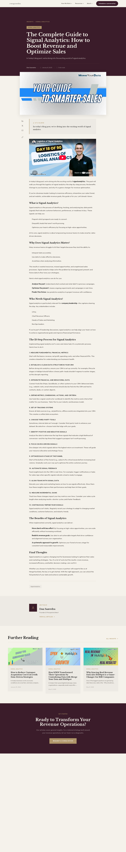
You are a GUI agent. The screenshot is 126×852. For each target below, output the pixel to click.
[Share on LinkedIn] (22, 121)
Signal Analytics (35, 586)
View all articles (46, 617)
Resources (78, 3)
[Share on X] (22, 126)
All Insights (111, 638)
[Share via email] (22, 130)
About (89, 3)
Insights (30, 21)
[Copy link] (22, 137)
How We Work (66, 3)
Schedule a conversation (107, 3)
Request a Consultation (63, 741)
